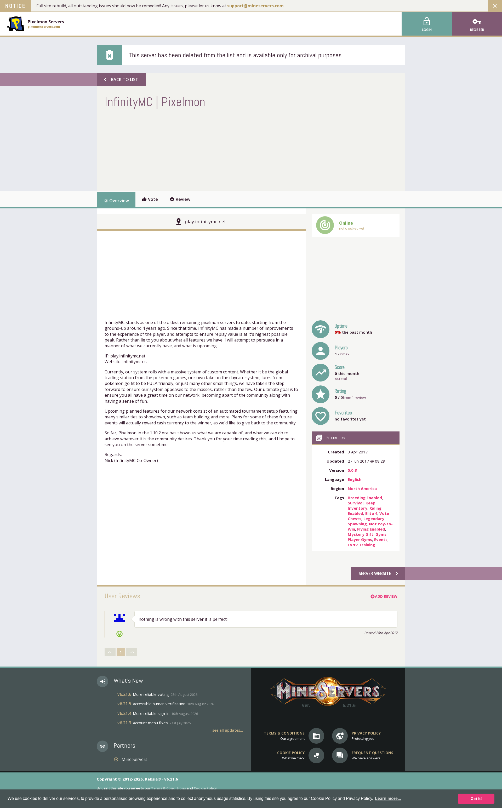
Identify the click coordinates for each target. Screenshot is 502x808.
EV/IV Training (361, 544)
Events (380, 539)
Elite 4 (371, 513)
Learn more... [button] (388, 798)
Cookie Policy (205, 788)
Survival (355, 502)
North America (362, 488)
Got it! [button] (476, 798)
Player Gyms (360, 539)
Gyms (380, 534)
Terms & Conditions (168, 788)
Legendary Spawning (366, 521)
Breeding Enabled (365, 497)
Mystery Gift (360, 534)
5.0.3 (352, 470)
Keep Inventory (361, 505)
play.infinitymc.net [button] (205, 221)
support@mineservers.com (255, 6)
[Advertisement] (200, 149)
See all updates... (227, 730)
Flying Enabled (371, 529)
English (354, 479)
